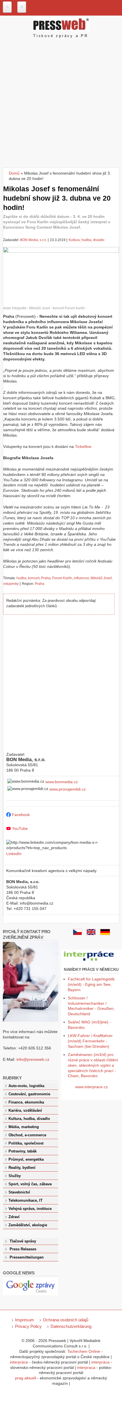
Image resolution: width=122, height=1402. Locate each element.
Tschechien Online (83, 1351)
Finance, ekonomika (26, 1102)
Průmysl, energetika (26, 1159)
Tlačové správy (23, 1241)
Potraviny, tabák (23, 1151)
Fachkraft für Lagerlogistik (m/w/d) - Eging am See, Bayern (91, 984)
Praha (46, 578)
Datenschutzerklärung (71, 1326)
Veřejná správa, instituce (30, 1209)
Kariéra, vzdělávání (25, 1111)
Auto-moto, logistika (26, 1086)
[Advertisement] (61, 104)
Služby (15, 1176)
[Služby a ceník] (77, 933)
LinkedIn (14, 853)
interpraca (86, 1367)
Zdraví (14, 1217)
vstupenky (11, 584)
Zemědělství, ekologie (28, 1225)
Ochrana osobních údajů (65, 1319)
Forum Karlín (62, 578)
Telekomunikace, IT (26, 1201)
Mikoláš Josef (101, 578)
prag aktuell (25, 1378)
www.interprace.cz (91, 1087)
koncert (33, 578)
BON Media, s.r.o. (33, 240)
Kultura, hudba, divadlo (86, 240)
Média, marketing (24, 1127)
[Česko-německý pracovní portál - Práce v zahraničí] (89, 961)
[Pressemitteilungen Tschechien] (105, 933)
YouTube (20, 828)
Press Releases (23, 1249)
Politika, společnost (26, 1143)
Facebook (21, 814)
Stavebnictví (19, 1192)
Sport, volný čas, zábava (30, 1184)
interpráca (100, 1362)
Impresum (24, 1319)
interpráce (19, 1362)
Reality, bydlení (22, 1168)
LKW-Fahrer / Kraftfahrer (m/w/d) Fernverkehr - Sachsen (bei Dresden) (90, 1041)
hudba (21, 578)
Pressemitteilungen (27, 1257)
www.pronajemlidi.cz (67, 789)
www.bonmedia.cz (61, 782)
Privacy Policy (28, 1326)
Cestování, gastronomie (29, 1094)
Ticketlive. (83, 446)
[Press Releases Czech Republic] (91, 933)
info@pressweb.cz (32, 1059)
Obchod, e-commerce (27, 1135)
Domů (14, 173)
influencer (81, 578)
